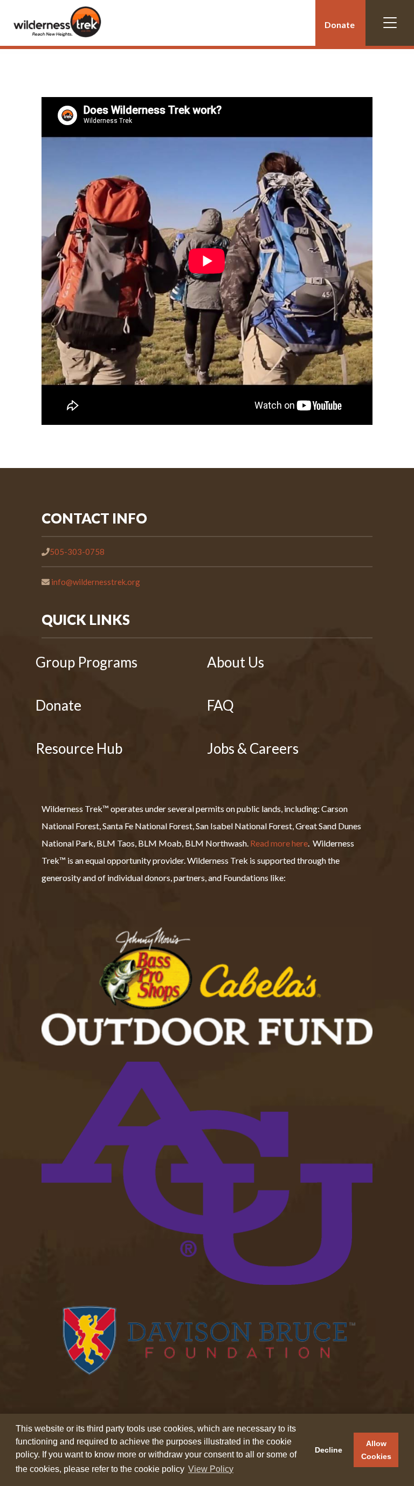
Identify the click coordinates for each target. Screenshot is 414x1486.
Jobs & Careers (253, 748)
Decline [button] (328, 1450)
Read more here (279, 843)
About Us (235, 662)
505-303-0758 (77, 551)
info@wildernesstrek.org (95, 582)
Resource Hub (79, 748)
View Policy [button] (210, 1469)
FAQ (220, 705)
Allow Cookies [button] (376, 1450)
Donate (340, 24)
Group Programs (86, 662)
